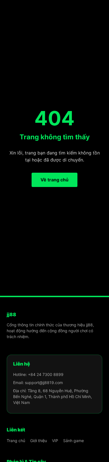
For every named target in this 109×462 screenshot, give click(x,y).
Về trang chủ (54, 180)
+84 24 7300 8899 (45, 374)
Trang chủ (16, 440)
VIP (55, 440)
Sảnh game (73, 440)
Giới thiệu (38, 440)
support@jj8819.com (44, 382)
